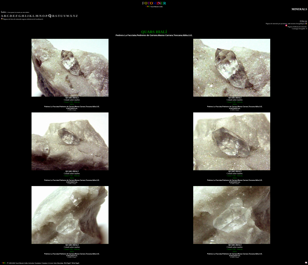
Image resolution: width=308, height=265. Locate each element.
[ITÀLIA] (2, 19)
